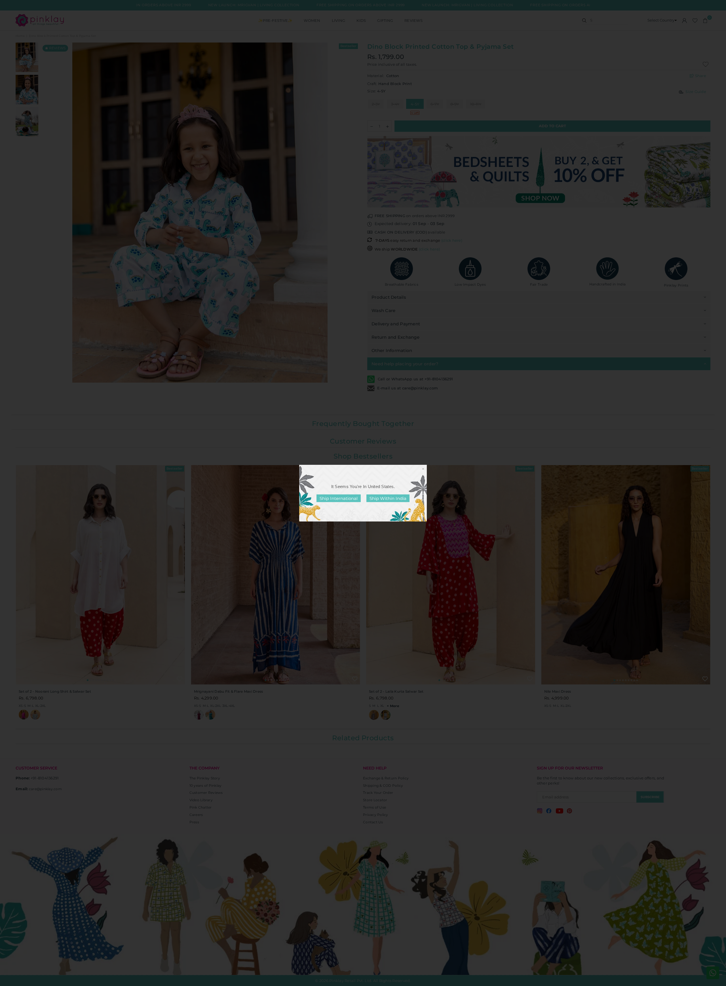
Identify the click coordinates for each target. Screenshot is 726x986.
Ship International (339, 498)
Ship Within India (388, 498)
